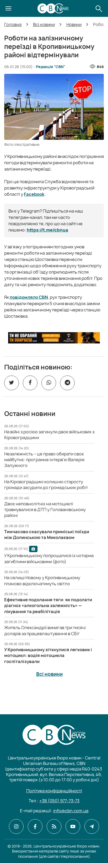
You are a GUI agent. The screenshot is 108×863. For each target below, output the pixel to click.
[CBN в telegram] (91, 826)
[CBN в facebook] (35, 826)
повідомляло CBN (29, 297)
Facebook (34, 194)
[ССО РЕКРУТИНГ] (54, 338)
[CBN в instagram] (16, 826)
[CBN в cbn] (54, 826)
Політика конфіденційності (54, 791)
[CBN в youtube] (73, 826)
